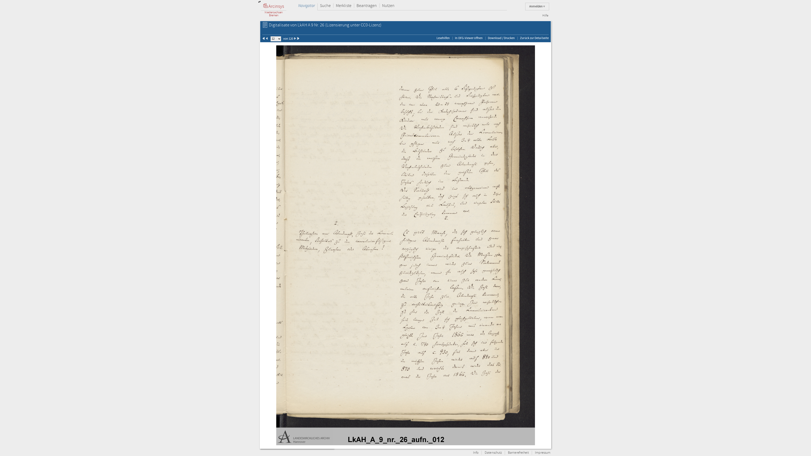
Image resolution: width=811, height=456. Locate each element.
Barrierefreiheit (518, 453)
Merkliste (343, 5)
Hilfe (545, 16)
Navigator (306, 5)
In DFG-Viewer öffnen (469, 38)
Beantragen (367, 5)
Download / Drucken (501, 38)
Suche (325, 5)
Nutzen (388, 5)
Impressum (542, 453)
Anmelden (536, 6)
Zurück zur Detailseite (534, 38)
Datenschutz (493, 453)
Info (476, 453)
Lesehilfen (443, 38)
